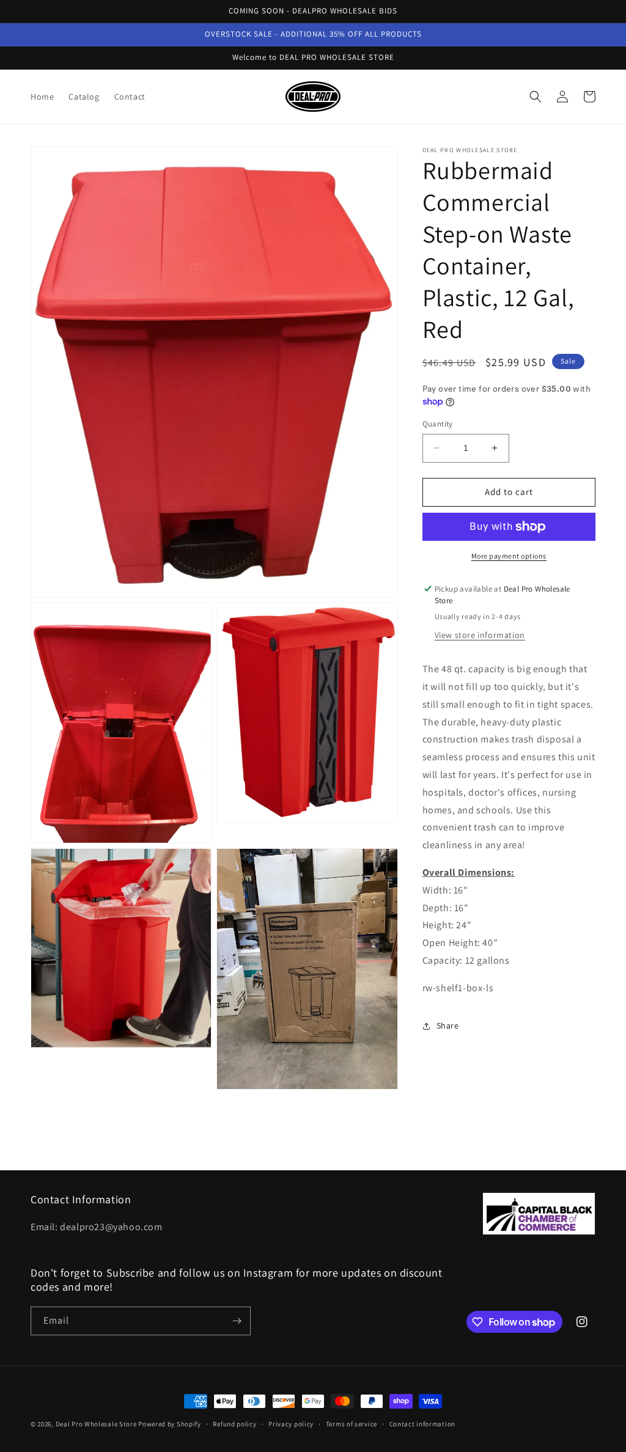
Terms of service (351, 1424)
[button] (535, 96)
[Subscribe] (236, 1321)
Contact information (422, 1424)
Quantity (437, 424)
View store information (480, 634)
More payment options (509, 555)
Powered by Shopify (169, 1424)
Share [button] (447, 1025)
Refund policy (234, 1424)
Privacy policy (291, 1424)
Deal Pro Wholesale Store (96, 1424)
